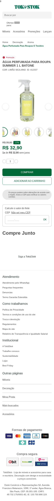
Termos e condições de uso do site (18, 314)
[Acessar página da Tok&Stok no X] (39, 262)
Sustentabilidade (10, 356)
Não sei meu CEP (20, 212)
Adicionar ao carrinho (29, 181)
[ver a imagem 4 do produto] (39, 132)
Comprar (27, 172)
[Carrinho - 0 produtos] (50, 7)
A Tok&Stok (7, 346)
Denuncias (7, 292)
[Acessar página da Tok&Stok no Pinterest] (31, 262)
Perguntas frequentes (12, 287)
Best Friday (7, 365)
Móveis (6, 31)
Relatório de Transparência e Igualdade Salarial (25, 334)
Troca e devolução (11, 319)
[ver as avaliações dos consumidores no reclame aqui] (27, 462)
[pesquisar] (48, 15)
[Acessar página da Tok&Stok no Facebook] (14, 262)
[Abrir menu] (9, 7)
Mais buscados (10, 405)
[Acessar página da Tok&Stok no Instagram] (22, 262)
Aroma (30, 42)
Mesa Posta (8, 397)
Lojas (5, 361)
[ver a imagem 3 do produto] (27, 132)
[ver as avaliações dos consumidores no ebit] (12, 462)
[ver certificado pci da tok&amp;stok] (41, 462)
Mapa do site (8, 329)
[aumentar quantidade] (16, 161)
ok (45, 219)
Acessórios (19, 31)
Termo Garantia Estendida (14, 297)
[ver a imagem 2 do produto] (15, 132)
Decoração (18, 42)
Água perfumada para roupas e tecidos (23, 46)
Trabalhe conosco (10, 351)
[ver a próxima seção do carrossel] (5, 106)
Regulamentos (9, 324)
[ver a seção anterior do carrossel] (48, 106)
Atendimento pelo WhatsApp (15, 283)
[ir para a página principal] (27, 7)
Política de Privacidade (13, 309)
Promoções (34, 31)
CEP (7, 212)
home (5, 42)
